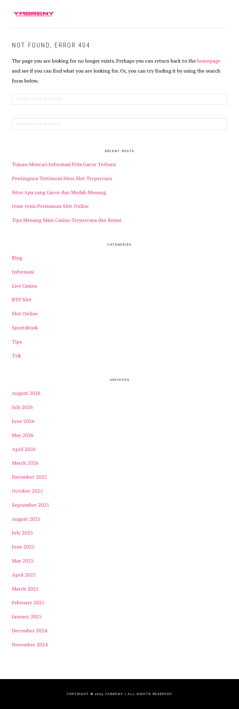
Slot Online (25, 313)
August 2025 (26, 518)
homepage (208, 60)
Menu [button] (220, 13)
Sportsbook (25, 327)
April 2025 (24, 574)
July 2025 (22, 532)
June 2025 (23, 546)
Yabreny (33, 14)
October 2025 (27, 490)
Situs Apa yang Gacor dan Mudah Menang (59, 192)
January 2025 (27, 616)
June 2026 (23, 421)
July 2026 (22, 407)
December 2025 (29, 476)
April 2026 (24, 449)
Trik (16, 355)
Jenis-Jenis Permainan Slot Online (50, 206)
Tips (17, 341)
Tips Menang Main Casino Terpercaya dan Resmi (66, 220)
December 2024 (29, 630)
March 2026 (25, 462)
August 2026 (26, 393)
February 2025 (28, 602)
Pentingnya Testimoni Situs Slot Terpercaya (62, 178)
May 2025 (23, 560)
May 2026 (23, 435)
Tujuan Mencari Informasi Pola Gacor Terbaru (64, 164)
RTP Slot (22, 299)
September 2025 (30, 504)
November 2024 (30, 644)
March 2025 (25, 588)
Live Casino (24, 285)
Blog (17, 257)
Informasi (23, 271)
